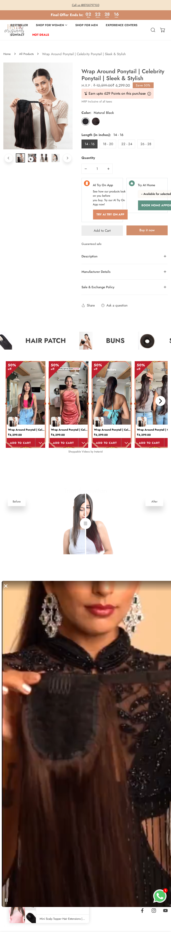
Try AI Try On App (110, 214)
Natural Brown (96, 121)
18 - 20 (108, 144)
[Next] (67, 158)
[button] (163, 30)
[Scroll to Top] (163, 908)
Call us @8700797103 (85, 5)
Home (7, 54)
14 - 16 (90, 144)
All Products (26, 54)
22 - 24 (126, 144)
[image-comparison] (85, 524)
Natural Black (85, 121)
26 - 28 (145, 144)
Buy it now (147, 230)
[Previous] (8, 158)
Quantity (88, 157)
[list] (38, 106)
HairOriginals (22, 926)
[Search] (153, 30)
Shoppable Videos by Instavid (85, 452)
